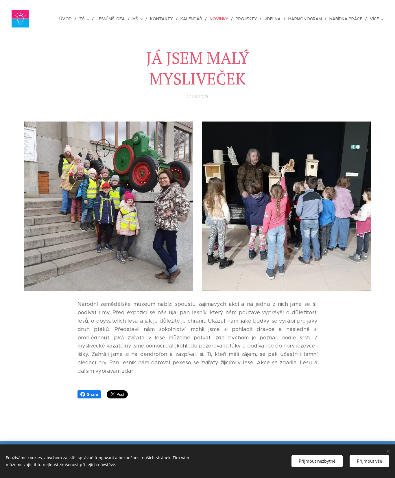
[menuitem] (67, 19)
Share (92, 394)
